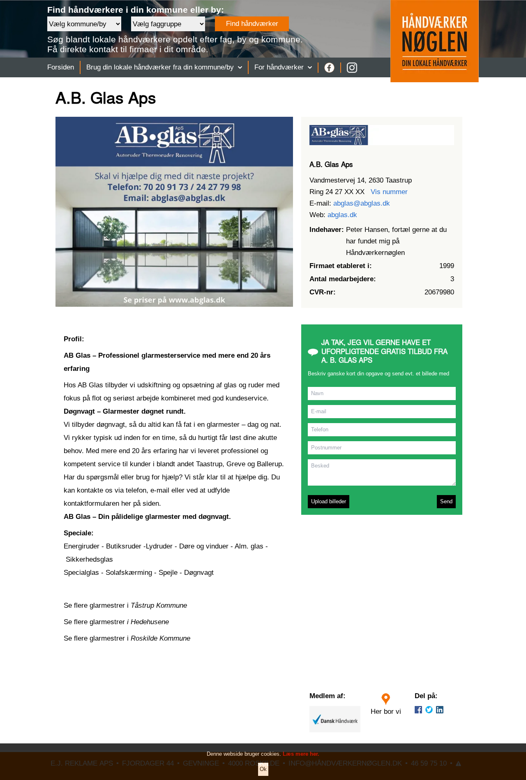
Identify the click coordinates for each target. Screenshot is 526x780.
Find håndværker (252, 24)
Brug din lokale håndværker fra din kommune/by (160, 67)
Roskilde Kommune (160, 638)
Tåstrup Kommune (159, 605)
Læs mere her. (301, 754)
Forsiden (60, 67)
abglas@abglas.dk (361, 203)
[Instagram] (352, 67)
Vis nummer (389, 192)
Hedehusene (150, 622)
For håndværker (279, 67)
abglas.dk (342, 215)
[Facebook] (329, 67)
